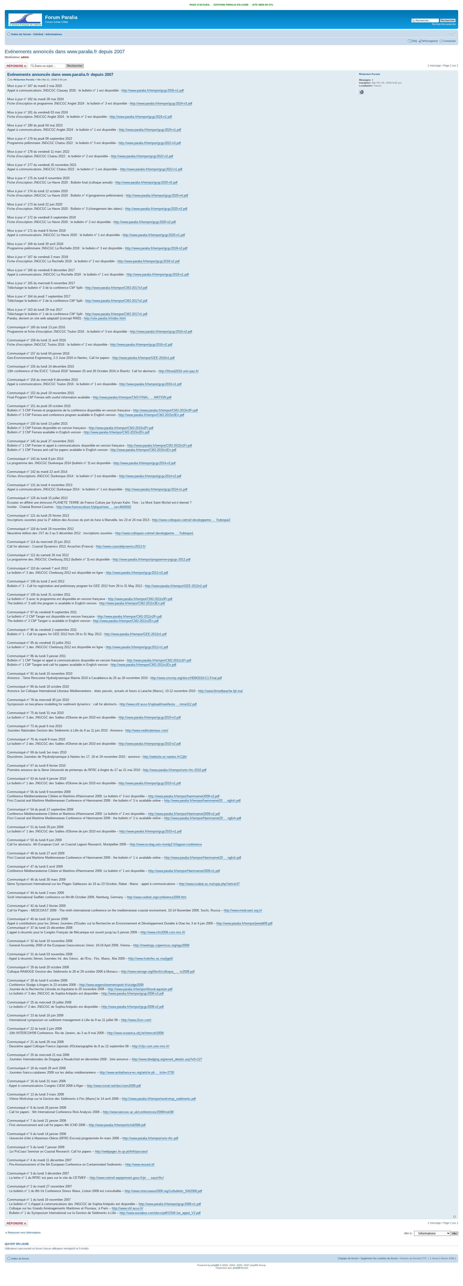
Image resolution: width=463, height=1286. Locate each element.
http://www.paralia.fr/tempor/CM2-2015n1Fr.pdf (159, 445)
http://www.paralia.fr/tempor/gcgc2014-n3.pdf (144, 463)
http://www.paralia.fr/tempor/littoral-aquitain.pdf (140, 989)
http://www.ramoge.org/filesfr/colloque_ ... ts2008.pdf (158, 971)
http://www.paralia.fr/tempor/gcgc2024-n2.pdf (141, 117)
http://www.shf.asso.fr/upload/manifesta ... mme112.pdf (158, 704)
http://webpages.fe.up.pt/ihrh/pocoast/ (121, 1151)
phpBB (215, 1265)
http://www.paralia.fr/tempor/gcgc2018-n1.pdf (158, 274)
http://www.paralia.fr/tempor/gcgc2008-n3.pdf (133, 993)
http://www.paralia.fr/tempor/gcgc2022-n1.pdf (151, 169)
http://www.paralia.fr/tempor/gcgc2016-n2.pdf (141, 344)
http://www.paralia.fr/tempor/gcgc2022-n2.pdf (142, 156)
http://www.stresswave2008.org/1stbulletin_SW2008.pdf (163, 1191)
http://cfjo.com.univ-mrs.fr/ (150, 1046)
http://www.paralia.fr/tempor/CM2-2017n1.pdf (116, 314)
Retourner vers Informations (24, 1232)
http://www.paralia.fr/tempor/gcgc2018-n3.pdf (156, 248)
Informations (54, 34)
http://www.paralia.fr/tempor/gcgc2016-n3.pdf (161, 331)
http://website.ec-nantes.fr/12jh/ (165, 756)
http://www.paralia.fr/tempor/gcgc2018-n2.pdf (148, 261)
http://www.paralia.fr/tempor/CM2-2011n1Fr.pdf (159, 660)
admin (25, 57)
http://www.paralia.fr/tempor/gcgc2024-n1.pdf (150, 130)
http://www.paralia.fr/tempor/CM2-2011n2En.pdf (126, 621)
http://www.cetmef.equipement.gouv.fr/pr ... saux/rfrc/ (127, 1178)
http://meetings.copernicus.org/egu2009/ (161, 945)
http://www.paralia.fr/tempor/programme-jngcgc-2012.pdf (152, 559)
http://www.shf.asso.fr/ (127, 1208)
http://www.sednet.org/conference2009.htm (156, 897)
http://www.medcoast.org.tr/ (243, 910)
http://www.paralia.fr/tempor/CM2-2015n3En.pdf (151, 415)
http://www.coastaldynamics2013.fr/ (121, 546)
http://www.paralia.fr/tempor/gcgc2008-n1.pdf (170, 1204)
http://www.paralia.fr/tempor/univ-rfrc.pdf (150, 1138)
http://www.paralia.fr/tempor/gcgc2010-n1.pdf (150, 783)
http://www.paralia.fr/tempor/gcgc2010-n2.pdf (150, 743)
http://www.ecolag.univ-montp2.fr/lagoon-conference (166, 844)
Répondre (10, 64)
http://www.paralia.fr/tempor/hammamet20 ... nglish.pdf (202, 800)
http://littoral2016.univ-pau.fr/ (179, 371)
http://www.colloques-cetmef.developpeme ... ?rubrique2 (191, 520)
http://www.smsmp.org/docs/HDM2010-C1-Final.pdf (186, 678)
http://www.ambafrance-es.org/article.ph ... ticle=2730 (137, 1072)
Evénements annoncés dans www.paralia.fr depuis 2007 (65, 51)
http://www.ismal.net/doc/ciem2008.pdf (114, 1086)
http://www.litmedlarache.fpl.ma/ (220, 691)
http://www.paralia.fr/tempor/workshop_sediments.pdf (159, 1099)
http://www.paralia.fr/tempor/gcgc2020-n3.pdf (156, 209)
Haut (454, 1216)
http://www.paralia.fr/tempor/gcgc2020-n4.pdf (157, 195)
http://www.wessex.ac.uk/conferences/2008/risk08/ (138, 1112)
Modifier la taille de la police (452, 33)
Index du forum (21, 34)
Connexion (449, 41)
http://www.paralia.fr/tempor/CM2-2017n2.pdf (116, 301)
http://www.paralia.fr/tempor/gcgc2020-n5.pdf (146, 182)
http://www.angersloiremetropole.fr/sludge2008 (111, 985)
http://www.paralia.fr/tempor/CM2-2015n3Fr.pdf (165, 410)
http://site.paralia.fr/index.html (105, 318)
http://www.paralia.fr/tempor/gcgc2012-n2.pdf (137, 572)
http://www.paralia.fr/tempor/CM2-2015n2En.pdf (117, 432)
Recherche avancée (444, 24)
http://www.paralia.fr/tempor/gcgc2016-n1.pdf (150, 384)
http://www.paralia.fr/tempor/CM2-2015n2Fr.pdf (121, 428)
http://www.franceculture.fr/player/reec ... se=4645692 (93, 507)
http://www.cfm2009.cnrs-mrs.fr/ (163, 932)
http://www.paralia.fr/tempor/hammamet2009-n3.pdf (183, 796)
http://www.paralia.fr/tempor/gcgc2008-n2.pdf (133, 1007)
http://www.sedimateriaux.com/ (146, 730)
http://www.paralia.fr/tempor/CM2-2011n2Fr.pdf (129, 616)
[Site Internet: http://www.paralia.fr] (361, 92)
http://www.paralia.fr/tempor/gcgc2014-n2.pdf (150, 476)
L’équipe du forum (348, 1258)
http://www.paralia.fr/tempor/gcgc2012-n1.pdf (137, 647)
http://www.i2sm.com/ (136, 1020)
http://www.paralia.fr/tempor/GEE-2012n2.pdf (176, 586)
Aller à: (408, 1233)
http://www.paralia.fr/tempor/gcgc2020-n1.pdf (154, 235)
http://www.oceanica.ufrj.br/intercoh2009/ (135, 1033)
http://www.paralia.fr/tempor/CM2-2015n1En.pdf (143, 450)
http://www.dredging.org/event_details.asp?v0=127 (167, 1059)
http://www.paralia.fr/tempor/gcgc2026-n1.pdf (153, 90)
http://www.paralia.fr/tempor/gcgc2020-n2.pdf (145, 222)
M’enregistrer (430, 41)
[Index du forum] (25, 18)
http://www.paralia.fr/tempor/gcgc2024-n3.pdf (161, 103)
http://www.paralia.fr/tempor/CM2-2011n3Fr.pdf (140, 599)
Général (38, 34)
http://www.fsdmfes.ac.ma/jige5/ (150, 958)
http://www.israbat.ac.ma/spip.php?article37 (209, 884)
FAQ (414, 41)
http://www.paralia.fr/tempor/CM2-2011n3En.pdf (132, 603)
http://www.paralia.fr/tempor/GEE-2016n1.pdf (143, 358)
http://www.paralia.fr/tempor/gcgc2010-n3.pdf (150, 717)
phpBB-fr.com (240, 1267)
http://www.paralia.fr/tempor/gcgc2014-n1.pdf (156, 489)
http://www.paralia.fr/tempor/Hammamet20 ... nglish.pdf (202, 818)
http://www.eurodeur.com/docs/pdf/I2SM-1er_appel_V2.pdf (160, 1213)
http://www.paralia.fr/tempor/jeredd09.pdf (244, 923)
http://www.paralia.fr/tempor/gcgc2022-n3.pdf (150, 143)
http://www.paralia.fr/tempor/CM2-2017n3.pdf (116, 288)
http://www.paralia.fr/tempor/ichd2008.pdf (117, 1125)
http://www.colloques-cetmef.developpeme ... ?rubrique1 (154, 533)
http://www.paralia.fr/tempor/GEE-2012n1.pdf (135, 634)
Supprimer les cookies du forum (379, 1258)
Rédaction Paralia (24, 79)
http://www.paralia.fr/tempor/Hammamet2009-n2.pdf (184, 814)
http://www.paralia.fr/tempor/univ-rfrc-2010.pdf (174, 770)
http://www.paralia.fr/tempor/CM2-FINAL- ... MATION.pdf (132, 397)
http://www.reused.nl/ (140, 1164)
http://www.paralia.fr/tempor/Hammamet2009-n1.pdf (184, 871)
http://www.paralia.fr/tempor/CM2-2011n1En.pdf (143, 664)
